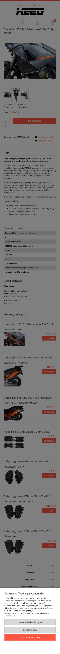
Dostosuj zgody (30, 630)
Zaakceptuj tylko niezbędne (30, 622)
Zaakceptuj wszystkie (30, 637)
